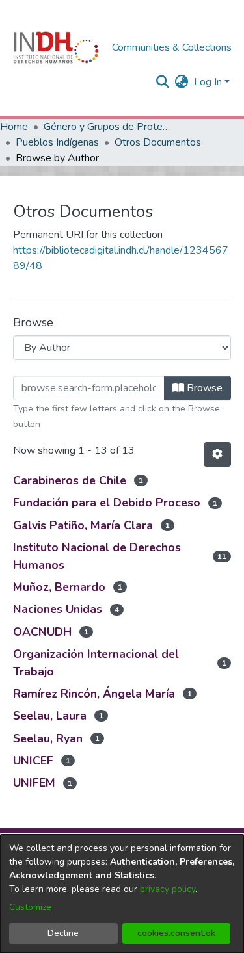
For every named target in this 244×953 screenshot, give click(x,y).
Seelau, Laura (50, 716)
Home (14, 127)
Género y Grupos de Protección (109, 127)
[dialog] (122, 894)
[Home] (56, 47)
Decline (63, 933)
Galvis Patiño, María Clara (83, 525)
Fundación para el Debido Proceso (106, 502)
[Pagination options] (217, 454)
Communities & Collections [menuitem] (172, 47)
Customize (30, 907)
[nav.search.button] (163, 82)
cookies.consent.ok (176, 933)
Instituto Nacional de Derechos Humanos (97, 556)
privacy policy (167, 889)
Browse (203, 388)
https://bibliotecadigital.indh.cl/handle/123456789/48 (120, 258)
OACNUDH (42, 632)
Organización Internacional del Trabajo (96, 662)
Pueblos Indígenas (57, 142)
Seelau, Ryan (48, 738)
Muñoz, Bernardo (59, 587)
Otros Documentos (158, 142)
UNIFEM (34, 782)
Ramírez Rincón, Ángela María (94, 693)
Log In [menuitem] (208, 82)
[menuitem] (182, 82)
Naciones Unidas (57, 609)
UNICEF (33, 760)
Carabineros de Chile (69, 480)
